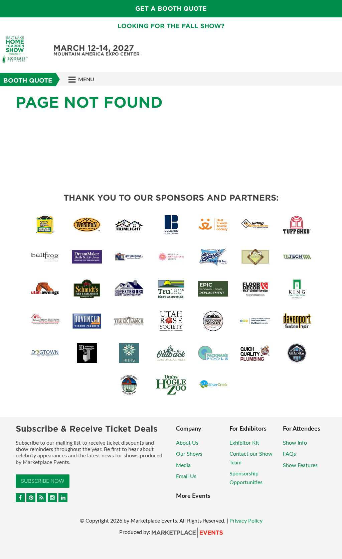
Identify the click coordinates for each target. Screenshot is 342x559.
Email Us (186, 476)
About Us (187, 443)
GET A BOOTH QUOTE (171, 8)
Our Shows (189, 454)
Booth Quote (27, 80)
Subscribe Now (42, 481)
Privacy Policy (246, 521)
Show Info (295, 443)
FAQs (289, 454)
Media (183, 465)
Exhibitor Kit (244, 443)
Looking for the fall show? (171, 25)
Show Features (300, 465)
